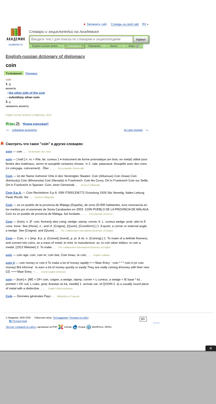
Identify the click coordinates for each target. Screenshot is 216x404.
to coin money (133, 130)
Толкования (74, 46)
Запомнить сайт (97, 24)
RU (144, 24)
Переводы (94, 46)
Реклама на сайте (79, 317)
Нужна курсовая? (36, 123)
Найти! (141, 39)
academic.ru (16, 44)
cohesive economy (24, 130)
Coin (9, 176)
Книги (113, 46)
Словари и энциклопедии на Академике (64, 32)
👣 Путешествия (18, 321)
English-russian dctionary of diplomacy (46, 46)
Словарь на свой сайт (125, 24)
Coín (9, 205)
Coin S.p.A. (14, 192)
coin (9, 151)
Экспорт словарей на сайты (21, 327)
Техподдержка (60, 317)
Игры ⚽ (133, 46)
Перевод (31, 73)
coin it (10, 262)
